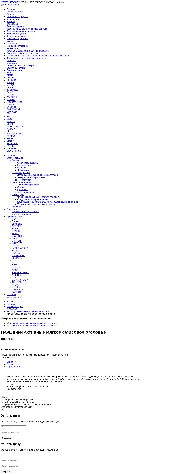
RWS (14, 265)
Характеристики (15, 367)
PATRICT (16, 292)
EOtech (15, 250)
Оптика (15, 160)
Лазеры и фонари (21, 172)
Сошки (20, 187)
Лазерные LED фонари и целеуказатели (37, 175)
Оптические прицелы (27, 163)
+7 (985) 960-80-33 (10, 2)
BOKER (16, 229)
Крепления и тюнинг (22, 182)
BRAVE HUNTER (20, 272)
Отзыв (10, 364)
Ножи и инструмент (21, 180)
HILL (14, 277)
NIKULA (16, 287)
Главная (11, 155)
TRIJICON (17, 282)
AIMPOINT (17, 275)
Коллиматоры (24, 165)
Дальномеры (23, 170)
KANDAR (16, 253)
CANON (16, 231)
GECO (15, 270)
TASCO (15, 233)
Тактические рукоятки (28, 185)
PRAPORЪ (17, 290)
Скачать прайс (14, 297)
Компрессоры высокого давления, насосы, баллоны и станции (48, 202)
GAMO (15, 238)
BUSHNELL (18, 236)
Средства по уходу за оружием (32, 199)
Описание (12, 362)
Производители (14, 216)
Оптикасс (16, 207)
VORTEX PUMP (20, 280)
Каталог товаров (15, 158)
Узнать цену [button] (7, 357)
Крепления (22, 189)
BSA (14, 219)
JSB (14, 260)
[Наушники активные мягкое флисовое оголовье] (32, 323)
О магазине (12, 209)
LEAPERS (17, 224)
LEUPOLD (17, 258)
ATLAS (15, 285)
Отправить (6, 438)
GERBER (16, 226)
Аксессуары (18, 194)
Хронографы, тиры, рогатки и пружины (36, 204)
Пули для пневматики (23, 192)
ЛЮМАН (16, 268)
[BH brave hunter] (10, 5)
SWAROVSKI (18, 255)
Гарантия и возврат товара (25, 211)
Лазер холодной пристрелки (31, 177)
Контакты (11, 294)
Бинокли (21, 167)
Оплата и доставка (21, 214)
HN (13, 263)
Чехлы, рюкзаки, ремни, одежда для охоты (38, 197)
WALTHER (17, 243)
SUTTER (16, 241)
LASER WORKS (20, 248)
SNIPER (16, 246)
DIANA (15, 221)
